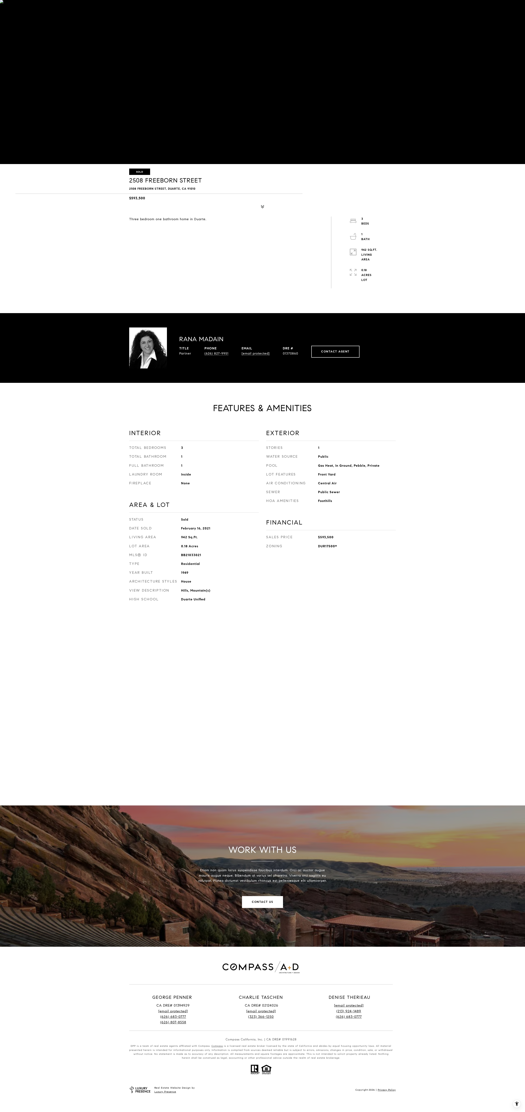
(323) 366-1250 (261, 1017)
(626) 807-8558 (173, 1022)
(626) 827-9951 (216, 353)
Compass (217, 1045)
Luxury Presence (165, 1091)
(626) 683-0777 (173, 1017)
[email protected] (349, 1005)
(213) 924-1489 (348, 1011)
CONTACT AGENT (335, 351)
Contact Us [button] (262, 902)
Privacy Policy (387, 1089)
